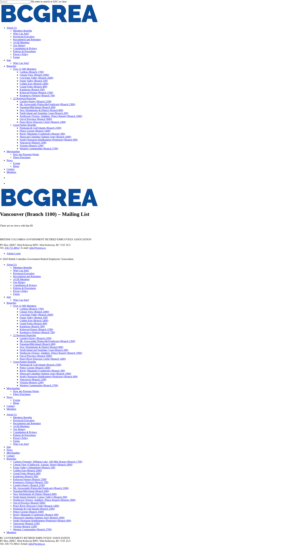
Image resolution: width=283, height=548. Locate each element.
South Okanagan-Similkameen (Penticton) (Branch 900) (49, 376)
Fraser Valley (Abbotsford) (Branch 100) (34, 467)
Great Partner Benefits (24, 361)
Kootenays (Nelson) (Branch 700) (37, 332)
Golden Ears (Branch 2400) (34, 320)
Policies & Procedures (24, 288)
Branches (11, 302)
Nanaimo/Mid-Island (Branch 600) (38, 344)
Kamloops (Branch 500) (32, 326)
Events (16, 400)
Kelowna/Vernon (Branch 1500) (36, 329)
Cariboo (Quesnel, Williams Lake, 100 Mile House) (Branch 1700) (47, 461)
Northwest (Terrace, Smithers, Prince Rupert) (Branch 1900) (51, 353)
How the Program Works (26, 391)
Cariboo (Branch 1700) (32, 308)
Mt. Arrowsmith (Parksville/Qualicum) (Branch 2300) (47, 341)
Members (11, 409)
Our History (19, 282)
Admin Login (14, 253)
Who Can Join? (21, 270)
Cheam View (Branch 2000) (34, 311)
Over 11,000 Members (24, 305)
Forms (16, 294)
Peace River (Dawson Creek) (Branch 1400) (43, 358)
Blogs (16, 403)
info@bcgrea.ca (37, 248)
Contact (11, 406)
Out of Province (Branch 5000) (36, 356)
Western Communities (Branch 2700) (39, 385)
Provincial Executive (24, 273)
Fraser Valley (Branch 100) (34, 317)
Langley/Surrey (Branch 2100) (35, 338)
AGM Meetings (21, 279)
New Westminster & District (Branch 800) (41, 347)
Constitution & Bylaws (25, 285)
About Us (12, 264)
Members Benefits (22, 267)
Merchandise (13, 388)
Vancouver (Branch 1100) (33, 379)
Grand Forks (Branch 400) (33, 323)
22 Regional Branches (24, 335)
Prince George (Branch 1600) (35, 367)
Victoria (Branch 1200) (32, 382)
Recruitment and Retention (27, 276)
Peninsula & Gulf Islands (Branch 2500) (40, 364)
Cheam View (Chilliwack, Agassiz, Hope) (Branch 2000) (42, 464)
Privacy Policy (20, 291)
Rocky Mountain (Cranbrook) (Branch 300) (42, 370)
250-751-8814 (12, 248)
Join (9, 297)
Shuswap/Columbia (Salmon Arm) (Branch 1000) (45, 373)
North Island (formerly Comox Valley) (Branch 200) (40, 497)
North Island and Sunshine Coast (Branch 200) (44, 350)
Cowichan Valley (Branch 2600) (36, 314)
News (10, 397)
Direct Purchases (21, 394)
